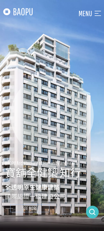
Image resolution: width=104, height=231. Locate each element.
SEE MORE (29, 208)
